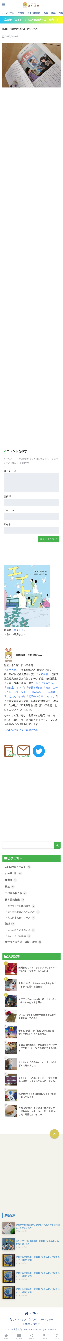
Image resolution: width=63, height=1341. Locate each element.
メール (9, 510)
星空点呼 (11, 669)
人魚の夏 (43, 674)
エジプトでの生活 (18, 935)
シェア (31, 1338)
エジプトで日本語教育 (20, 906)
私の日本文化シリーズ (20, 917)
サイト (7, 524)
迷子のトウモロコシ (39, 696)
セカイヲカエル (44, 683)
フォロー (44, 1338)
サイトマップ (19, 1319)
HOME (33, 1313)
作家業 (21, 12)
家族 (46, 12)
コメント (10, 471)
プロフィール (7, 12)
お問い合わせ (33, 1324)
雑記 (53, 12)
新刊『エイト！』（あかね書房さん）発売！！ (33, 19)
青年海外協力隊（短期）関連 (23, 942)
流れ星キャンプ (15, 687)
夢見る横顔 (34, 687)
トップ (56, 1338)
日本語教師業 (33, 12)
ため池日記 (13, 873)
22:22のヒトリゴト (17, 866)
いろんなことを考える (20, 930)
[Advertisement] (31, 123)
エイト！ (19, 630)
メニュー (19, 1338)
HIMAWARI (37, 692)
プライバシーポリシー (41, 1319)
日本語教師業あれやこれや (23, 911)
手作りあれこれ (15, 893)
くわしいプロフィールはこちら (21, 730)
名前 (8, 496)
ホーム (6, 1338)
